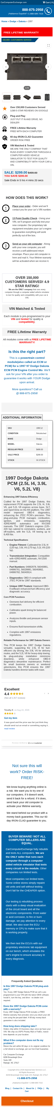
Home (4, 21)
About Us (30, 1088)
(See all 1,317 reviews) (14, 698)
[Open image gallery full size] (48, 45)
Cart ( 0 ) (49, 2)
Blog (7, 1088)
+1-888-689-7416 (35, 13)
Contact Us (17, 1088)
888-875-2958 (32, 9)
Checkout (27, 1101)
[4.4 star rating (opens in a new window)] (17, 693)
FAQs (40, 1088)
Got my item (10, 718)
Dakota (22, 21)
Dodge (13, 21)
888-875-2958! (29, 393)
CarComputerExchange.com (14, 2)
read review (9, 728)
